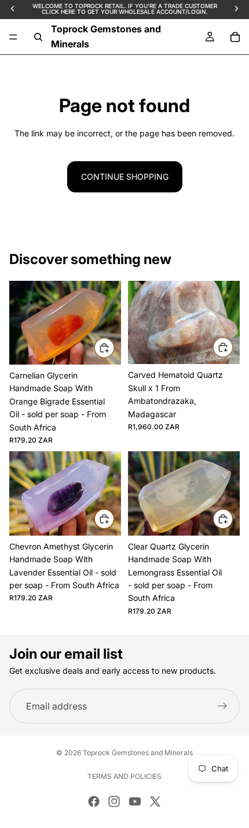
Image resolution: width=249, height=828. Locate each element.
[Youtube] (135, 801)
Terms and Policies (124, 776)
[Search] (38, 37)
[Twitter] (155, 801)
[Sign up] (222, 706)
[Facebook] (94, 801)
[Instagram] (114, 801)
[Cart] (235, 37)
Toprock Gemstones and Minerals (138, 752)
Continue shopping (125, 176)
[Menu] (13, 37)
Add (114, 347)
